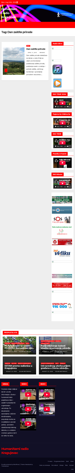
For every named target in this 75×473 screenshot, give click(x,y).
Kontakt (71, 465)
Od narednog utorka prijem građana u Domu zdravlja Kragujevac (55, 368)
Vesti (28, 45)
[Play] (56, 107)
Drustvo (7, 343)
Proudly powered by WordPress (10, 464)
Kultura (14, 363)
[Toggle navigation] (39, 24)
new (72, 469)
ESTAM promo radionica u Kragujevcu (18, 366)
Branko (42, 52)
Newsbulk (28, 464)
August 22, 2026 (11, 351)
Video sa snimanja (44, 465)
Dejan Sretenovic (25, 351)
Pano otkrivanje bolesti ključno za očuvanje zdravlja (55, 346)
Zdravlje (58, 341)
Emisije (61, 465)
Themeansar (5, 466)
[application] (62, 103)
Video (72, 461)
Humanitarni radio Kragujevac (9, 13)
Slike (66, 465)
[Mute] (68, 107)
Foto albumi (54, 465)
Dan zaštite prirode (35, 49)
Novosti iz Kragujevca (18, 343)
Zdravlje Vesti (45, 343)
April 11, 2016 (32, 52)
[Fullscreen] (70, 107)
